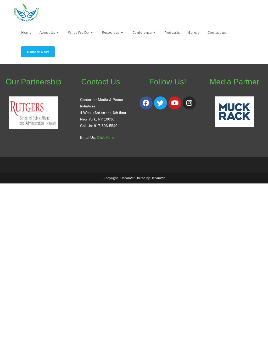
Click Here (105, 137)
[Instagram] (189, 103)
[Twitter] (160, 103)
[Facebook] (146, 103)
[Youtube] (174, 103)
